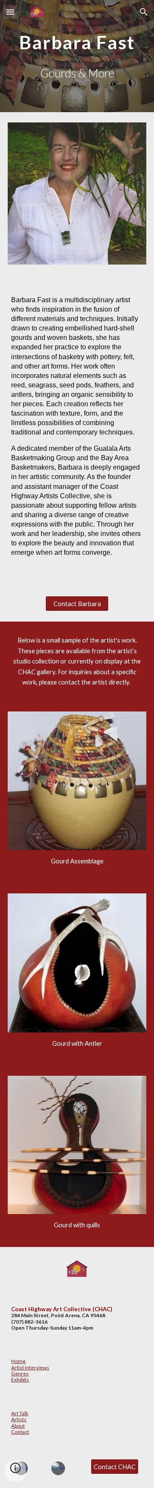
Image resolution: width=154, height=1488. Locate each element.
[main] (77, 40)
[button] (10, 12)
